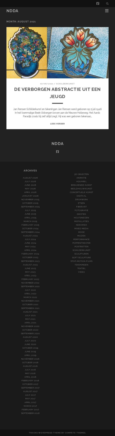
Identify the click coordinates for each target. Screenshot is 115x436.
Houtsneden (81, 218)
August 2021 (30, 312)
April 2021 (30, 323)
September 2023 (30, 261)
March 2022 (30, 297)
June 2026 (30, 185)
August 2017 (30, 391)
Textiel (81, 268)
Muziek (81, 236)
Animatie (82, 178)
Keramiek (81, 225)
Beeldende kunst (81, 185)
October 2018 (30, 362)
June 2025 (30, 214)
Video (81, 272)
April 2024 (30, 250)
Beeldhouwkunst (81, 189)
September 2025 (30, 207)
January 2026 (30, 196)
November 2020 (30, 326)
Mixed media (81, 228)
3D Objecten (81, 174)
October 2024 (30, 228)
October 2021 (30, 304)
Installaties (81, 221)
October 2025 (30, 203)
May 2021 (30, 319)
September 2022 (30, 286)
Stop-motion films (82, 261)
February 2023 (30, 279)
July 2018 (30, 370)
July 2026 (30, 181)
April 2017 (30, 402)
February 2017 (30, 409)
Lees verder (57, 124)
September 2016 (30, 413)
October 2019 (30, 348)
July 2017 (30, 395)
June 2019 (30, 351)
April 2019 (30, 355)
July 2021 (30, 315)
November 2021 (30, 301)
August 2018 (30, 366)
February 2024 (30, 254)
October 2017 (30, 384)
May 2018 (30, 373)
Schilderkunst (65, 84)
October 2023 (30, 257)
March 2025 (30, 221)
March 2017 (30, 406)
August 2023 (30, 265)
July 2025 (30, 210)
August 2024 (30, 236)
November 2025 (30, 199)
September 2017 (30, 388)
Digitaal (81, 196)
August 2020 (30, 337)
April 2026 (30, 192)
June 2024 (30, 243)
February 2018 (30, 380)
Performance (81, 239)
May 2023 (30, 272)
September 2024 (30, 232)
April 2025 (30, 218)
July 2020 (30, 341)
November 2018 (30, 359)
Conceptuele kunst (81, 192)
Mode (81, 232)
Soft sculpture (81, 257)
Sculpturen (81, 254)
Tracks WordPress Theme (45, 433)
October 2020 (30, 330)
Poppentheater (81, 243)
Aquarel (81, 181)
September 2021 (30, 308)
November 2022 (30, 283)
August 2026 (30, 178)
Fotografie (81, 210)
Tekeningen (81, 265)
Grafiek (81, 214)
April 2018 (30, 377)
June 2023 (30, 268)
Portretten (81, 246)
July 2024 (30, 239)
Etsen (81, 203)
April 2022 (30, 294)
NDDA (12, 11)
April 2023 (30, 275)
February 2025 (30, 225)
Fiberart (81, 207)
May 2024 (30, 246)
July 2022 (30, 290)
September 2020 (30, 333)
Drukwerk (81, 199)
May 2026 (30, 189)
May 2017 (30, 398)
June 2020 (30, 344)
